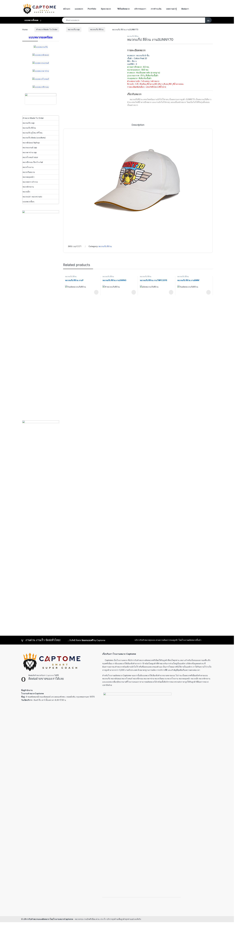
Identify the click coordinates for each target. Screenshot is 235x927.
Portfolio (92, 9)
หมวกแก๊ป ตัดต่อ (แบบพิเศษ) (34, 137)
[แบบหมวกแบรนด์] (41, 63)
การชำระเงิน (156, 9)
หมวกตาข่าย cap (30, 152)
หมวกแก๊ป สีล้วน (96, 29)
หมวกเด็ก (26, 191)
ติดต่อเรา (185, 9)
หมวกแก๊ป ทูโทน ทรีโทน (32, 133)
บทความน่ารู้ (171, 9)
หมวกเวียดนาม (29, 172)
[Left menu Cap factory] (40, 98)
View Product (95, 292)
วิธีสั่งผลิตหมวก (123, 9)
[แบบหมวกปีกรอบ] (41, 87)
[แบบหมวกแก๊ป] (41, 47)
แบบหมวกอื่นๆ (28, 201)
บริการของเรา (140, 9)
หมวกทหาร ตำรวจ (30, 182)
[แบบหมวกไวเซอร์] (40, 79)
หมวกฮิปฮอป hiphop (31, 142)
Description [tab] (138, 125)
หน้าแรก (66, 9)
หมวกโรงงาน (28, 167)
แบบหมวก (79, 9)
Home (24, 29)
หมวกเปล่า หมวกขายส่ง (32, 196)
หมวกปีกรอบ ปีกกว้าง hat (33, 162)
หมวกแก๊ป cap (74, 29)
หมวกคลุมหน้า (28, 177)
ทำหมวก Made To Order (46, 29)
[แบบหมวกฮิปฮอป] (41, 55)
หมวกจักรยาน (28, 187)
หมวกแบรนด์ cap (30, 147)
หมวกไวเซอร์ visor (30, 157)
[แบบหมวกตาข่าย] (41, 71)
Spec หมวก (106, 9)
